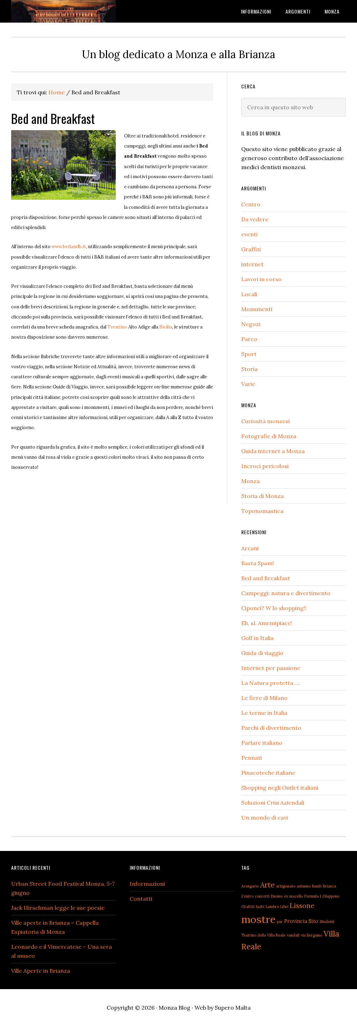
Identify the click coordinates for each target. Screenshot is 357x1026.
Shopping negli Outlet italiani (279, 787)
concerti (262, 896)
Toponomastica (262, 510)
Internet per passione (270, 667)
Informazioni (147, 883)
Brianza (329, 886)
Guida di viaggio (262, 652)
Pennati (251, 757)
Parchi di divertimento (271, 727)
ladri (260, 906)
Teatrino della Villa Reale (263, 935)
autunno (304, 886)
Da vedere (254, 219)
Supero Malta (233, 1007)
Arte (267, 885)
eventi (249, 234)
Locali (249, 294)
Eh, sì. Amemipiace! (266, 622)
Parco (249, 339)
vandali (293, 935)
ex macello (293, 896)
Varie (248, 383)
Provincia (295, 921)
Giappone (330, 896)
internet (252, 264)
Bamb (316, 886)
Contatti (141, 898)
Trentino (117, 327)
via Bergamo (311, 935)
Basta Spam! (257, 563)
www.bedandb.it (69, 247)
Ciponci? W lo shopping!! (273, 608)
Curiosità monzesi (265, 421)
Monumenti (256, 309)
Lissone (302, 905)
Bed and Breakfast (265, 578)
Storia (249, 368)
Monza (250, 481)
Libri (284, 906)
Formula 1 (312, 896)
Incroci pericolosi (265, 466)
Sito (313, 921)
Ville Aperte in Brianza (40, 970)
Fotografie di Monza (268, 436)
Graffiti (251, 249)
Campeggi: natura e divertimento (286, 593)
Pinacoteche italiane (268, 772)
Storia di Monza (262, 495)
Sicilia (165, 327)
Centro (250, 204)
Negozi (250, 324)
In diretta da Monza (63, 11)
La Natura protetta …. (270, 682)
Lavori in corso (261, 279)
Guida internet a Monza (273, 451)
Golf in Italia (257, 637)
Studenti (327, 921)
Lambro (272, 906)
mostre (258, 919)
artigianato (285, 886)
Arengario (250, 886)
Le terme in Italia (264, 712)
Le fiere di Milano (264, 697)
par (280, 921)
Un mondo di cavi (264, 817)
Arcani (250, 548)
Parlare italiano (261, 742)
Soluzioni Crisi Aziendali (272, 802)
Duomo (277, 896)
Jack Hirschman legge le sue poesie (58, 907)
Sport (249, 353)
